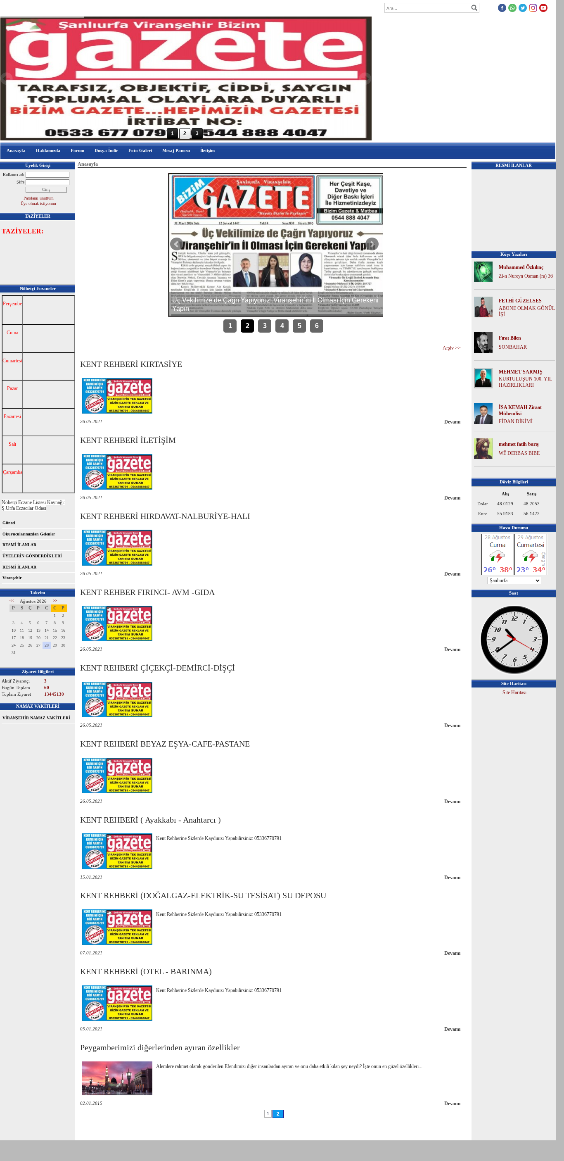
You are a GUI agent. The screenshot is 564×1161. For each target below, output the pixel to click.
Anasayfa (16, 150)
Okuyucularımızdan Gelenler (28, 534)
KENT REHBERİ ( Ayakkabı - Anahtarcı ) (150, 819)
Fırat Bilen (510, 338)
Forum (77, 150)
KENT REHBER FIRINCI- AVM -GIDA (147, 592)
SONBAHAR (513, 347)
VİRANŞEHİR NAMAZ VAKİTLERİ (36, 718)
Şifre (20, 182)
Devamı (452, 422)
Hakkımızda (48, 150)
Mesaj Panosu (176, 150)
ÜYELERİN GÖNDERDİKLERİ (32, 556)
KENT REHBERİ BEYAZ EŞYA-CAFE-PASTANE (165, 743)
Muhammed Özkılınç (521, 267)
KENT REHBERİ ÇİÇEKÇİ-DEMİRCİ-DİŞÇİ (157, 667)
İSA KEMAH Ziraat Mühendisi (520, 410)
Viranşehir (11, 578)
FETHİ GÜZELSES (520, 301)
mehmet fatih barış (519, 444)
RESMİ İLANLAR (19, 544)
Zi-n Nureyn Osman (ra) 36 (526, 276)
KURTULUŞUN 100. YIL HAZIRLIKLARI (525, 382)
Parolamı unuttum (39, 198)
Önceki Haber (176, 244)
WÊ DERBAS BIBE (519, 453)
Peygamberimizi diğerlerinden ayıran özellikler (160, 1047)
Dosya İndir (106, 150)
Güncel (8, 523)
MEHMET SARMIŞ (521, 372)
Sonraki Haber (372, 244)
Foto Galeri (140, 150)
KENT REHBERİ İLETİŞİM (128, 440)
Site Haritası (514, 692)
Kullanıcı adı (13, 174)
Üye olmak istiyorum (38, 203)
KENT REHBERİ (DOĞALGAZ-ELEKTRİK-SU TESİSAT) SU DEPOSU (203, 895)
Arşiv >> (452, 348)
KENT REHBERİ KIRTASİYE (131, 364)
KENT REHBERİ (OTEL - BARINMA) (146, 971)
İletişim (207, 150)
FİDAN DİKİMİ (516, 421)
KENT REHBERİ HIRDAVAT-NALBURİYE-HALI (165, 516)
